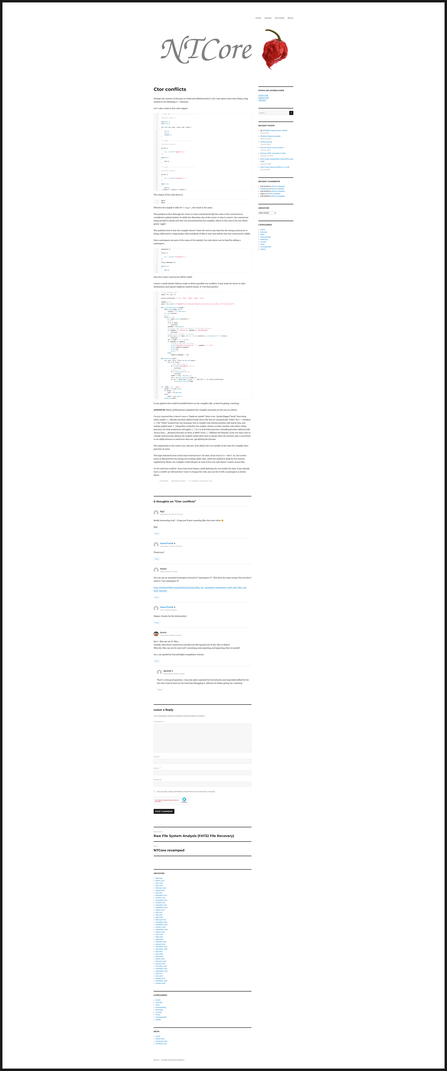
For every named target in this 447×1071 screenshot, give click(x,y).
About (290, 18)
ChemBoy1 (264, 189)
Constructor (204, 481)
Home (258, 18)
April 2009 (159, 939)
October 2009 (161, 927)
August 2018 (160, 890)
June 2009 (159, 934)
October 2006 (161, 983)
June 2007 (159, 976)
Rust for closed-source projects (272, 148)
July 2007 (159, 974)
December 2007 (161, 966)
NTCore (156, 1060)
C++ (189, 481)
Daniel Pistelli (166, 543)
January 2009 (160, 944)
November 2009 (161, 925)
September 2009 (162, 930)
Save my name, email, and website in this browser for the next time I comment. (186, 792)
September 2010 (161, 908)
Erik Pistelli (164, 481)
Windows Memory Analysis (270, 136)
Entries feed (160, 1039)
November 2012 (161, 900)
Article (158, 1000)
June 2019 (159, 886)
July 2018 (159, 893)
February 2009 (161, 942)
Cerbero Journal (266, 142)
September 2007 (162, 971)
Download (279, 18)
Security (159, 1012)
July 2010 (159, 912)
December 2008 (161, 947)
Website (158, 780)
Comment (159, 722)
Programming (161, 1007)
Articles (268, 18)
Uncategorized (161, 1017)
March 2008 (160, 959)
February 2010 (161, 920)
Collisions (195, 481)
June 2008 (159, 954)
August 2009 (160, 932)
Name (157, 757)
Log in (158, 1036)
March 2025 (160, 881)
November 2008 (161, 949)
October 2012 (160, 903)
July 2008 (159, 952)
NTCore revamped (278, 186)
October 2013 (160, 898)
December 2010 (161, 905)
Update (158, 1020)
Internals (159, 1003)
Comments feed (161, 1041)
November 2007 (161, 969)
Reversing (159, 1010)
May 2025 (159, 878)
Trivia (158, 1015)
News (158, 1005)
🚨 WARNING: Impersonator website (273, 131)
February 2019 (161, 888)
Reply (157, 533)
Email (157, 768)
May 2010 (159, 915)
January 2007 (160, 978)
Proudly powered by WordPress (172, 1060)
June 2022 (159, 883)
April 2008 (159, 956)
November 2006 (161, 981)
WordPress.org (161, 1044)
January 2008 (160, 964)
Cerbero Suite (263, 95)
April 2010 (159, 917)
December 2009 (161, 922)
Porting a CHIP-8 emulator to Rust (273, 153)
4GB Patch (262, 100)
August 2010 (160, 910)
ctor (210, 481)
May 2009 (159, 937)
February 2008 (161, 961)
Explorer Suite (263, 98)
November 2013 (161, 895)
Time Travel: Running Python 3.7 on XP (274, 167)
